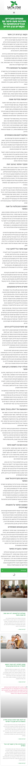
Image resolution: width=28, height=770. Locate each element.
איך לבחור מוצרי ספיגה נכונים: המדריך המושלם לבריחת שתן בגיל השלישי (14, 720)
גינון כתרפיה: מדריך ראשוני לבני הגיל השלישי (14, 745)
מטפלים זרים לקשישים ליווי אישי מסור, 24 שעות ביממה (14, 614)
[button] (14, 12)
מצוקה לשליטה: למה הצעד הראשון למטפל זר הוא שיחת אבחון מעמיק (15, 665)
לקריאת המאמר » (21, 629)
